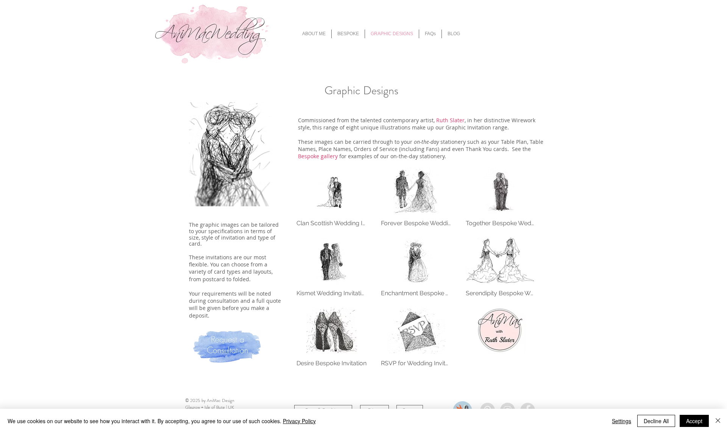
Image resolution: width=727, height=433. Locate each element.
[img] (331, 200)
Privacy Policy (299, 421)
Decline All (656, 421)
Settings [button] (621, 421)
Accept (694, 421)
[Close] (717, 421)
